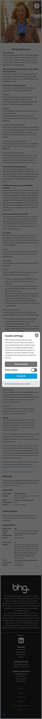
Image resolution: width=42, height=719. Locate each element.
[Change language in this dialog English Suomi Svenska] (36, 335)
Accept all (21, 376)
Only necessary (21, 364)
